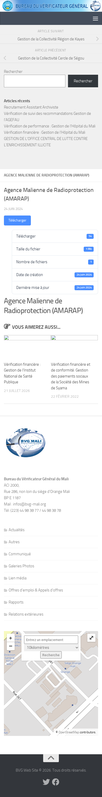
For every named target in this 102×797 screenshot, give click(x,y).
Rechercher (13, 71)
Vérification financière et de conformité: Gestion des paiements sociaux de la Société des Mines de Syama (70, 376)
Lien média (17, 578)
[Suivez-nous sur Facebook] (55, 782)
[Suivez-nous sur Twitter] (46, 782)
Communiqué (20, 554)
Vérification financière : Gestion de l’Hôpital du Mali (44, 132)
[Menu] (95, 18)
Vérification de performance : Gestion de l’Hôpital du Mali (49, 126)
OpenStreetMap (69, 732)
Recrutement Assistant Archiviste (31, 107)
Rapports (16, 602)
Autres (14, 542)
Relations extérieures (26, 614)
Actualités (17, 529)
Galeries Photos (21, 566)
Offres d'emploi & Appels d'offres (36, 590)
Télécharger (17, 220)
